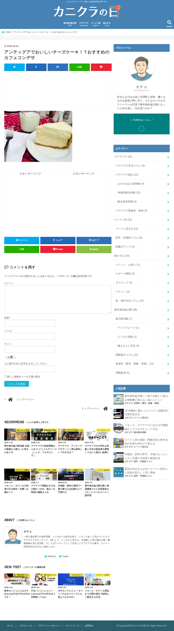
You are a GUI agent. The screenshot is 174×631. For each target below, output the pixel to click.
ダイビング (124, 282)
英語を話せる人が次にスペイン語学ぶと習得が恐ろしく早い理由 (146, 471)
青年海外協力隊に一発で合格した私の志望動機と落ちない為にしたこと (146, 398)
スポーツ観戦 (125, 273)
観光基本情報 (127, 201)
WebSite (51, 556)
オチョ (28, 531)
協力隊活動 (124, 318)
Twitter (65, 556)
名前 (7, 317)
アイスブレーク (128, 327)
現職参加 (122, 372)
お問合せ (89, 625)
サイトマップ (72, 625)
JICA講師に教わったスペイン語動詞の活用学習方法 (146, 412)
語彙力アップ (125, 246)
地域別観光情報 (129, 192)
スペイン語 (95, 24)
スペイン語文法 (127, 228)
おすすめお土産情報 (131, 183)
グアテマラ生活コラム (130, 165)
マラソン (122, 291)
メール (8, 330)
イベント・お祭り (128, 264)
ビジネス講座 (127, 336)
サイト (7, 344)
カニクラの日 (139, 625)
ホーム (10, 625)
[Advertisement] (66, 92)
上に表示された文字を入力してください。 (26, 363)
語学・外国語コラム (129, 237)
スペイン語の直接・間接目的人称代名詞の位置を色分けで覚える (146, 441)
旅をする (107, 24)
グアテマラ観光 (127, 174)
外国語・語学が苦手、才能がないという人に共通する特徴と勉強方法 (146, 456)
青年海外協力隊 (69, 24)
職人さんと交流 (128, 345)
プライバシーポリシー (49, 625)
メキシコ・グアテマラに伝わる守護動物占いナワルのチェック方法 (146, 427)
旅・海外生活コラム (130, 300)
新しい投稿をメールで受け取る (23, 376)
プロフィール (25, 625)
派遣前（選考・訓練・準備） (135, 363)
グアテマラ (84, 24)
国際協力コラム (127, 354)
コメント (9, 283)
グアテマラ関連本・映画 (131, 210)
